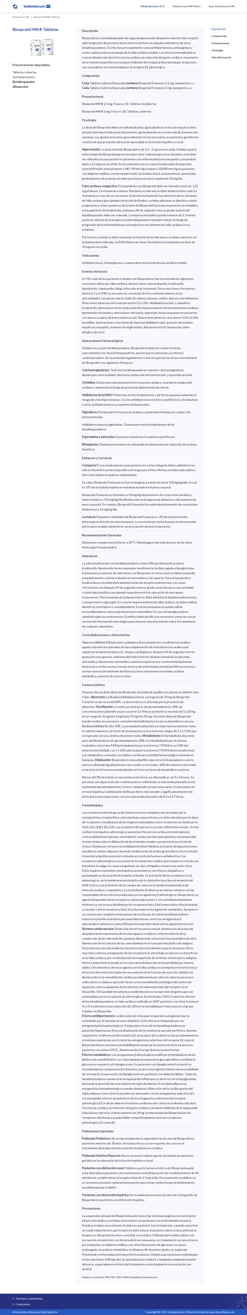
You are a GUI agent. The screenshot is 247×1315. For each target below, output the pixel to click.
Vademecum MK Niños (187, 6)
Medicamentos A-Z (152, 6)
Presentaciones (220, 43)
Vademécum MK (21, 16)
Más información (221, 57)
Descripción (218, 28)
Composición (219, 36)
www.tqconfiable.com (222, 1311)
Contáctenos (23, 1304)
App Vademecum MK (222, 6)
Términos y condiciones (29, 1298)
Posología (217, 50)
